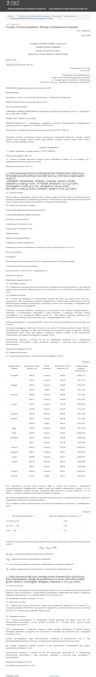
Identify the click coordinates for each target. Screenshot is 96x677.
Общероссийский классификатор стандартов (27, 9)
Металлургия (57, 16)
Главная (10, 16)
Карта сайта (54, 676)
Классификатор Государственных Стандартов (68, 9)
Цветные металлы (70, 16)
